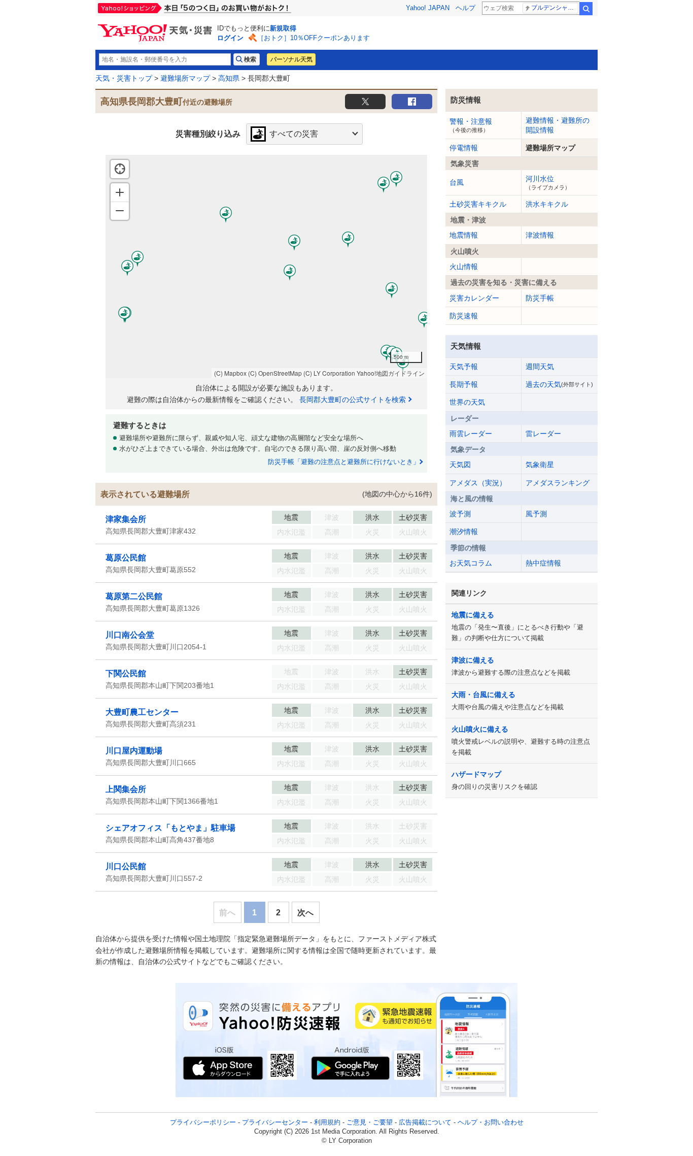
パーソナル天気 (291, 59)
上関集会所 (126, 789)
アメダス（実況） (477, 483)
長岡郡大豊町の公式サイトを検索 (352, 399)
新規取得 (283, 28)
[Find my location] (120, 169)
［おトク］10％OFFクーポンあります (313, 38)
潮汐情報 (463, 531)
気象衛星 (540, 464)
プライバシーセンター (275, 1122)
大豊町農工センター (142, 712)
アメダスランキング (558, 483)
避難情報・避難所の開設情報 (558, 125)
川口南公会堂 (130, 635)
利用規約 (327, 1122)
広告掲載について (425, 1122)
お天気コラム (470, 563)
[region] (266, 266)
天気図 (460, 464)
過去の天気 (559, 384)
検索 (586, 8)
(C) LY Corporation (329, 373)
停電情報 (463, 148)
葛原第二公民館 (134, 596)
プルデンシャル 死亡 (554, 7)
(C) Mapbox (230, 373)
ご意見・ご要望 (369, 1122)
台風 (456, 182)
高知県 (228, 78)
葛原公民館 (126, 557)
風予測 (536, 514)
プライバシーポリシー (203, 1122)
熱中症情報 (543, 563)
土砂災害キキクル (477, 204)
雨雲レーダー (470, 434)
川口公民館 (126, 866)
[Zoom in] (120, 192)
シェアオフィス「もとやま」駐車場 (170, 827)
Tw (365, 101)
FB (412, 101)
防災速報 (463, 316)
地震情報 (463, 235)
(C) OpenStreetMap (275, 373)
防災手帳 (540, 298)
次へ (305, 912)
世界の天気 (467, 402)
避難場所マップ (185, 78)
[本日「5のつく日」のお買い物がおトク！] (217, 8)
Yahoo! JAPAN (427, 8)
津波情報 (540, 235)
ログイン (230, 38)
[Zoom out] (120, 211)
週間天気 (540, 366)
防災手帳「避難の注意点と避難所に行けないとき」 (344, 462)
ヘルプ (465, 8)
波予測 (460, 514)
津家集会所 (126, 519)
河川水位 (548, 182)
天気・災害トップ (123, 78)
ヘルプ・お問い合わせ (491, 1122)
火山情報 (463, 266)
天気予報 (463, 366)
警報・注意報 (470, 125)
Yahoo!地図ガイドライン (391, 373)
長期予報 (463, 384)
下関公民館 (126, 673)
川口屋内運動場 (134, 750)
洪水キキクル (547, 204)
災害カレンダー (474, 298)
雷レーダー (543, 434)
